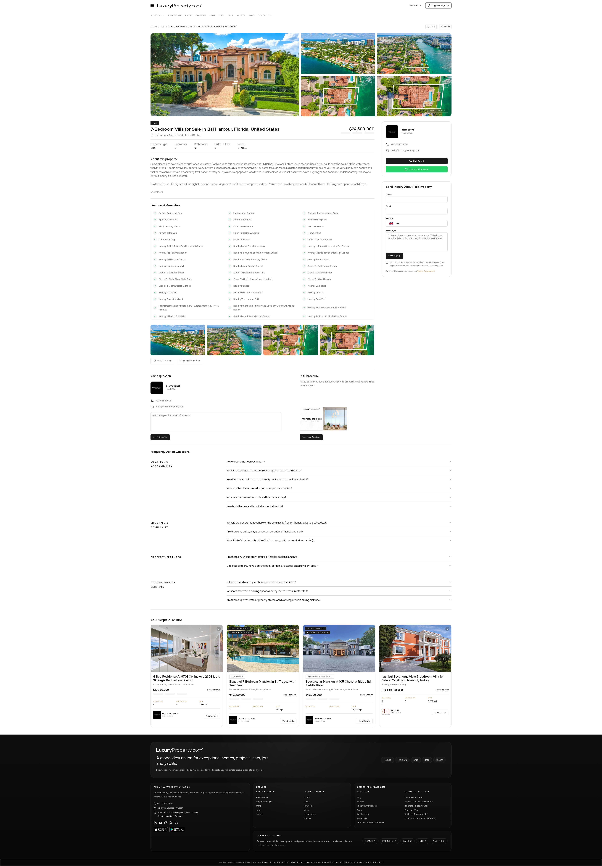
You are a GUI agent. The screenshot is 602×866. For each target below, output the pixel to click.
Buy (162, 26)
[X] (171, 822)
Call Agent (418, 161)
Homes (387, 759)
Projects (402, 759)
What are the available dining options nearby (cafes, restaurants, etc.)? (268, 591)
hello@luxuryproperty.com (170, 808)
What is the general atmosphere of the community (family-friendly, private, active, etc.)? (277, 522)
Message (391, 230)
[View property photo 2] (177, 340)
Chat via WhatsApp (419, 169)
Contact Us (265, 15)
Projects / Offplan (264, 801)
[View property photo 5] (347, 340)
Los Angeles (309, 814)
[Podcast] (176, 822)
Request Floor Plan (190, 361)
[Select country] (391, 223)
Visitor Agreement (426, 271)
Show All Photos (162, 361)
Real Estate (175, 15)
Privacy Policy (349, 862)
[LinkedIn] (155, 822)
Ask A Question (160, 437)
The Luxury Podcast (367, 805)
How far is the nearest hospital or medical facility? (255, 506)
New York (308, 805)
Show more (156, 191)
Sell (274, 862)
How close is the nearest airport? (246, 461)
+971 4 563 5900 (165, 803)
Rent (212, 15)
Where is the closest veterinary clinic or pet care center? (259, 488)
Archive (379, 862)
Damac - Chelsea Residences (418, 801)
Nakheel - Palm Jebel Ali (415, 814)
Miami (306, 810)
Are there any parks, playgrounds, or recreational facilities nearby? (265, 531)
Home (153, 26)
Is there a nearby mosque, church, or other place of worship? (261, 582)
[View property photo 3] (234, 340)
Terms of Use (365, 862)
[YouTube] (160, 822)
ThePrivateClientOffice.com (370, 822)
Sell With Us (415, 5)
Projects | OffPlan (195, 15)
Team (359, 810)
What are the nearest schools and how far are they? (256, 497)
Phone (389, 218)
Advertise (156, 15)
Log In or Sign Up (440, 5)
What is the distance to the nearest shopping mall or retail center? (264, 470)
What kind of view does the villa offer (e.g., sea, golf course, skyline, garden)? (271, 540)
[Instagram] (165, 822)
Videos (360, 801)
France (307, 818)
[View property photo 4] (290, 340)
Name (389, 194)
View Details (212, 716)
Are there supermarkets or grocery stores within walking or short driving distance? (274, 600)
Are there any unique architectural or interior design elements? (262, 557)
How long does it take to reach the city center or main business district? (267, 479)
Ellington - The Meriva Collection (420, 818)
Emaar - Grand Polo (413, 797)
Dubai (306, 801)
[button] (224, 74)
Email (388, 206)
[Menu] (152, 5)
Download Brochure (311, 437)
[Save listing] (219, 629)
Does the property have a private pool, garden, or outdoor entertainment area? (272, 565)
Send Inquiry (394, 256)
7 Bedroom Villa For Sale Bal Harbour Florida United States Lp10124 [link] (202, 26)
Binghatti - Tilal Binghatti (416, 805)
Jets (230, 15)
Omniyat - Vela (411, 810)
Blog (251, 15)
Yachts (241, 15)
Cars (221, 15)
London (307, 797)
